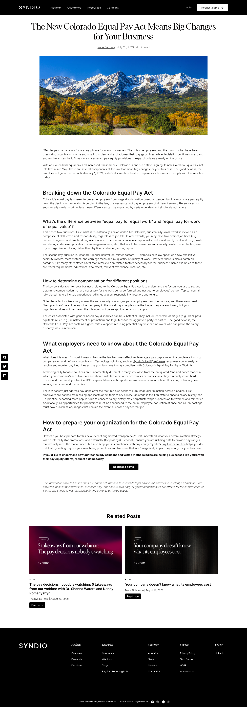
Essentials (76, 659)
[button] (123, 467)
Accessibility (187, 671)
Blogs (105, 665)
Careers (152, 665)
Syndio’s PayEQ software (149, 361)
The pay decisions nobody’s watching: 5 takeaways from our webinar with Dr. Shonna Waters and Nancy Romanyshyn (71, 588)
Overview (76, 653)
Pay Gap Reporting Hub (115, 671)
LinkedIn (219, 653)
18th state (160, 395)
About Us (153, 653)
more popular (80, 399)
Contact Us (154, 671)
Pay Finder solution (174, 444)
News (151, 659)
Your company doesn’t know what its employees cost (168, 584)
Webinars (107, 659)
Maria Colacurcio (134, 590)
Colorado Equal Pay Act (188, 165)
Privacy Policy (187, 653)
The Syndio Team (38, 598)
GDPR (183, 665)
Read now (37, 605)
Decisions (76, 665)
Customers (74, 7)
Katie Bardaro (106, 47)
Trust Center (187, 659)
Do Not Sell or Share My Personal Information (97, 701)
